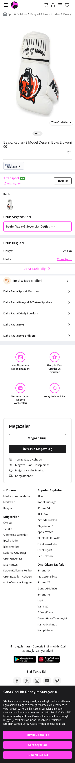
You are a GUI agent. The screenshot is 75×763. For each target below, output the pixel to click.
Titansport (11, 178)
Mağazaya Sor (14, 183)
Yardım (7, 528)
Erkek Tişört (45, 550)
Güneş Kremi (46, 612)
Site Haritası (10, 564)
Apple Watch (45, 532)
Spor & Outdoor (17, 14)
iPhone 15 (44, 570)
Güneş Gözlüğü (47, 588)
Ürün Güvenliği (12, 558)
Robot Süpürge (47, 502)
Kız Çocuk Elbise (48, 576)
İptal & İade (10, 540)
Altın (40, 496)
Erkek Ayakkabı (47, 544)
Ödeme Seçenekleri (15, 535)
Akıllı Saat (43, 514)
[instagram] (37, 683)
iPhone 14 (44, 508)
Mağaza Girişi (37, 438)
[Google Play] (25, 659)
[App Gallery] (49, 659)
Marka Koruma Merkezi (17, 496)
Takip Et (63, 180)
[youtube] (47, 683)
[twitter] (27, 683)
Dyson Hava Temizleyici (52, 618)
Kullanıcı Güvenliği (14, 553)
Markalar (9, 502)
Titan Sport (64, 259)
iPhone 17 (44, 582)
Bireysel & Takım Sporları (45, 14)
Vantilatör (44, 606)
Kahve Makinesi (48, 624)
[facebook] (17, 683)
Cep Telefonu (46, 556)
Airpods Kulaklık (48, 520)
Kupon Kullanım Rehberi (18, 570)
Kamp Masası (46, 630)
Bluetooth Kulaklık (49, 538)
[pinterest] (57, 683)
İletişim (7, 508)
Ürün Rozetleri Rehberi (17, 576)
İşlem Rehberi (11, 546)
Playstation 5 (46, 526)
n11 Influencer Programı (18, 582)
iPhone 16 (44, 594)
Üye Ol (7, 523)
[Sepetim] (45, 5)
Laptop (42, 600)
